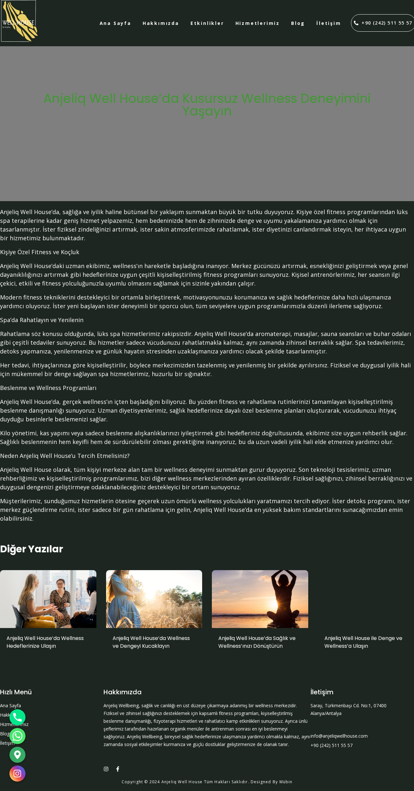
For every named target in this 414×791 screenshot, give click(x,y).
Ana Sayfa (115, 23)
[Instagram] (106, 769)
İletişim (328, 23)
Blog (298, 23)
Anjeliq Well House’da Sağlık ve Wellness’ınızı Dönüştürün (257, 642)
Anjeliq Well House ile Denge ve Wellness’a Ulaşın (363, 642)
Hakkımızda (161, 23)
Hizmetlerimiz (257, 23)
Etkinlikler (207, 23)
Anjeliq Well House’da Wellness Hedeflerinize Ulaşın (45, 642)
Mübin (286, 782)
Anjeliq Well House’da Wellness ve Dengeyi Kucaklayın (151, 642)
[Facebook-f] (117, 769)
